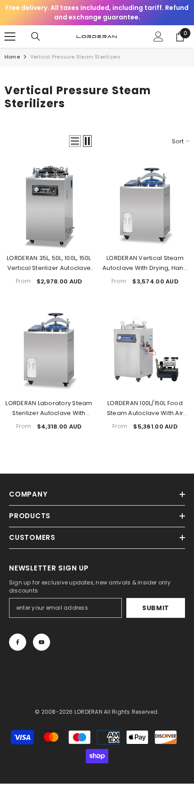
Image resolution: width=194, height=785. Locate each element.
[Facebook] (17, 642)
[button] (75, 141)
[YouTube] (41, 642)
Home (12, 56)
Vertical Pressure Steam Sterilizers (75, 56)
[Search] (35, 36)
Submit (155, 607)
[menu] (10, 36)
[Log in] (158, 36)
